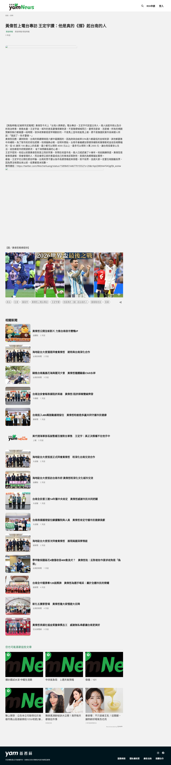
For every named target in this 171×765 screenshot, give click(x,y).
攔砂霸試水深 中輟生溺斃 (18, 679)
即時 (11, 15)
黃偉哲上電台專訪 (40, 302)
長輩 (107, 302)
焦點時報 (9, 31)
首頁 (6, 15)
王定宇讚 (56, 302)
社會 (16, 302)
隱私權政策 (135, 758)
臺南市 (25, 302)
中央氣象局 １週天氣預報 (59, 679)
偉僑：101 (91, 679)
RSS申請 (151, 5)
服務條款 (122, 758)
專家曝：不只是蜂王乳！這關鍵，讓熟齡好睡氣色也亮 (103, 717)
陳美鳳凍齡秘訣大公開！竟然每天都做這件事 (63, 717)
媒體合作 (160, 758)
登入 (161, 5)
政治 (9, 302)
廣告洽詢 (148, 758)
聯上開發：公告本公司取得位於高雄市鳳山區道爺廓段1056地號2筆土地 (23, 717)
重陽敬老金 (96, 302)
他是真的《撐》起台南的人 (75, 302)
